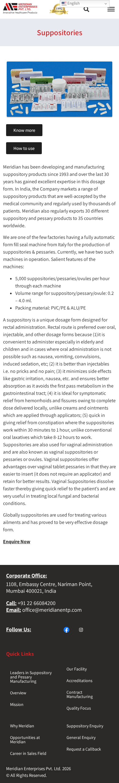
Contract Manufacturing (80, 694)
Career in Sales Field (28, 753)
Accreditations (79, 680)
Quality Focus (79, 708)
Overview (18, 693)
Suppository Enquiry (85, 726)
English (73, 3)
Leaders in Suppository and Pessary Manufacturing (31, 677)
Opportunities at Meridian (25, 739)
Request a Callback (84, 749)
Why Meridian (22, 726)
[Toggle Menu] (111, 9)
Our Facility (77, 669)
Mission (16, 704)
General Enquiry (81, 737)
